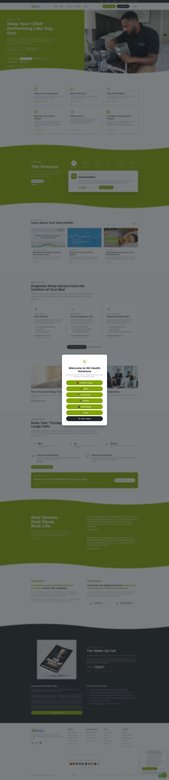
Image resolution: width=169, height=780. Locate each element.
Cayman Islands (86, 407)
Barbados (86, 401)
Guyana (85, 413)
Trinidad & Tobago (85, 383)
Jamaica (85, 389)
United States (86, 395)
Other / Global (86, 419)
